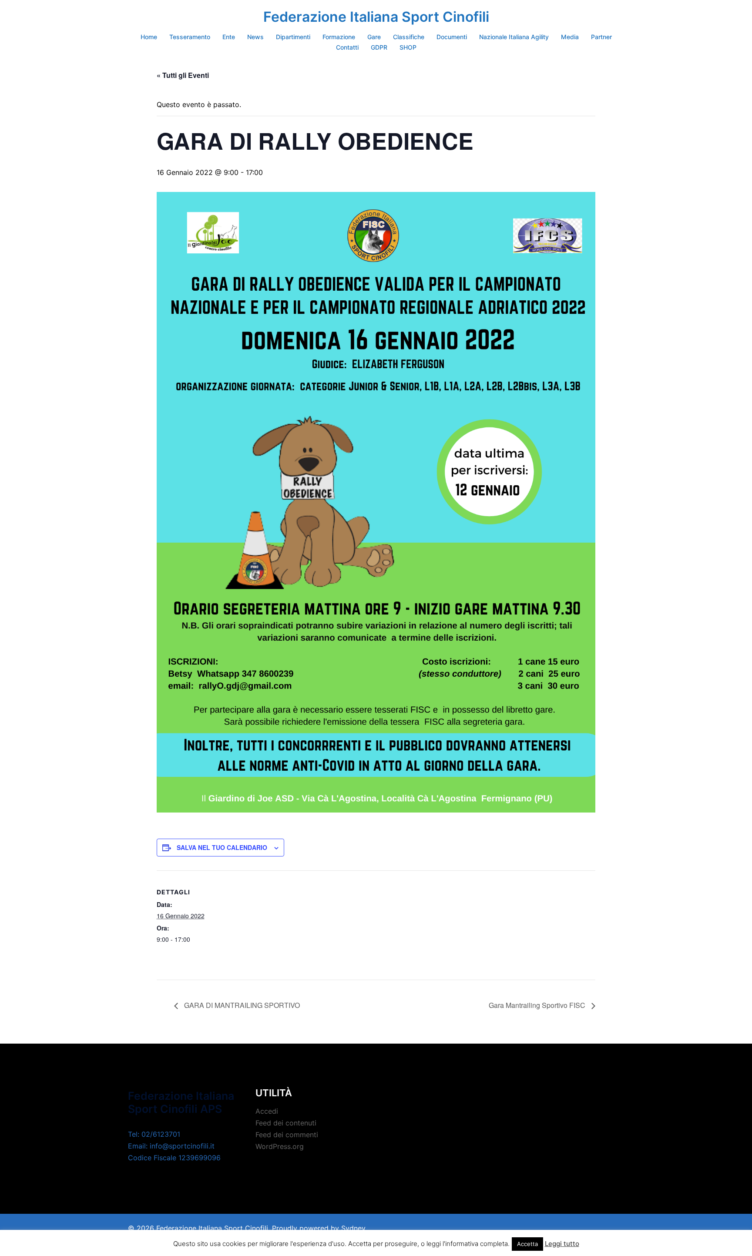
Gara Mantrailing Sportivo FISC (538, 1005)
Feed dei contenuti (285, 1122)
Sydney (353, 1228)
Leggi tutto (562, 1243)
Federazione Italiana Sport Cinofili (376, 16)
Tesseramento (189, 36)
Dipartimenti (293, 36)
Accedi (266, 1111)
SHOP (408, 47)
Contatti (347, 47)
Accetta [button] (527, 1243)
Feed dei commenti (286, 1134)
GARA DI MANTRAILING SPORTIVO (241, 1005)
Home (149, 36)
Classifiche (408, 36)
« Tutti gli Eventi (183, 75)
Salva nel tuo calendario (222, 847)
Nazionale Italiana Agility (514, 36)
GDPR (379, 47)
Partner (601, 36)
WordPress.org (279, 1146)
